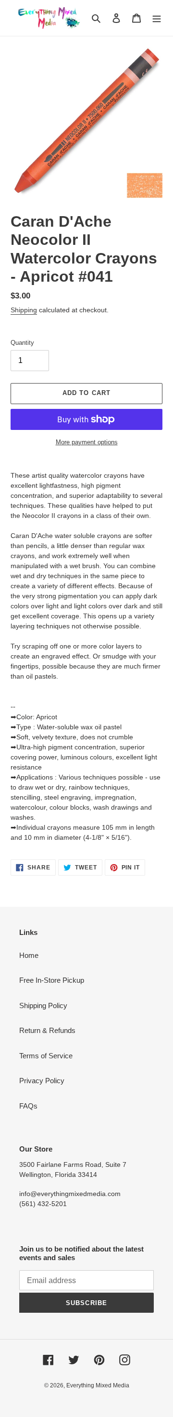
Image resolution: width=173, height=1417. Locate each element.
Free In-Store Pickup (51, 980)
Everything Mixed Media (97, 1385)
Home (28, 955)
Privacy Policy (41, 1080)
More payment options (87, 442)
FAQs (28, 1106)
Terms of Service (46, 1056)
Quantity (22, 342)
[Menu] (157, 18)
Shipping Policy (43, 1005)
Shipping (24, 310)
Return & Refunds (47, 1030)
